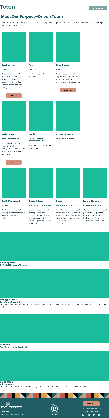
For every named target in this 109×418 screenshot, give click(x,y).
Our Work (46, 6)
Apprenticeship (76, 6)
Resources (58, 6)
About (54, 10)
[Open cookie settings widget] (3, 414)
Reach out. (21, 25)
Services (32, 6)
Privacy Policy (5, 411)
